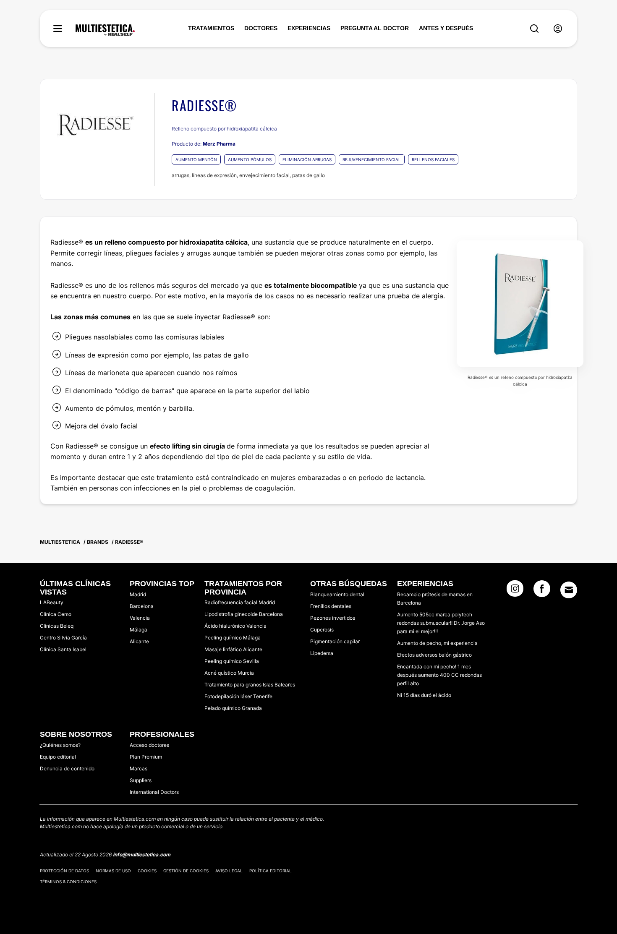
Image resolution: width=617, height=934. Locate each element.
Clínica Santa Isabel (63, 649)
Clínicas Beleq (56, 626)
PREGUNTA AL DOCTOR (374, 28)
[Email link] (568, 590)
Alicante (139, 641)
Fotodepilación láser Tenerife (238, 696)
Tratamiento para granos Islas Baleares (249, 684)
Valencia (140, 618)
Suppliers (141, 780)
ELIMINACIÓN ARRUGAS (307, 159)
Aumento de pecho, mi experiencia (437, 643)
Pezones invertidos (332, 618)
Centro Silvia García (63, 637)
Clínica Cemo (55, 614)
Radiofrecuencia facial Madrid (239, 602)
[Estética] (105, 30)
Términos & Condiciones (68, 881)
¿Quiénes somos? (60, 745)
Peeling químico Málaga (232, 637)
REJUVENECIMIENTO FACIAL (371, 159)
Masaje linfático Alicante (233, 649)
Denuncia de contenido (67, 768)
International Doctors (154, 792)
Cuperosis (322, 629)
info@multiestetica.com (141, 854)
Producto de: (203, 144)
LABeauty (51, 602)
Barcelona (142, 606)
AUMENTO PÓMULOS (250, 159)
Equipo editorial (58, 757)
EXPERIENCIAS (309, 28)
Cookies (147, 870)
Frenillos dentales (330, 606)
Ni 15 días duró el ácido (424, 695)
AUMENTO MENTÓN (196, 159)
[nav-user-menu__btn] (557, 29)
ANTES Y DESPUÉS (446, 28)
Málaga (138, 629)
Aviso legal (229, 870)
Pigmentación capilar (335, 641)
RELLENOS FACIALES (433, 159)
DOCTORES (260, 28)
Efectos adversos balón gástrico (434, 655)
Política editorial (270, 870)
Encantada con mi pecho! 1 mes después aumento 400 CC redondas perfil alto (439, 674)
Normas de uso (113, 870)
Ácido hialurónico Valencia (235, 626)
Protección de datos (64, 870)
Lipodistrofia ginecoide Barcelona (243, 614)
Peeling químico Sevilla (231, 661)
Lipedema (321, 653)
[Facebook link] (541, 591)
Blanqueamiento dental (337, 594)
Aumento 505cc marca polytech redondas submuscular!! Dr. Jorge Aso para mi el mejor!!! (441, 622)
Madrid (138, 594)
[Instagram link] (515, 591)
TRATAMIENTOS (211, 28)
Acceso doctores (149, 745)
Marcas (138, 768)
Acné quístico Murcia (229, 673)
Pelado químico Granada (233, 708)
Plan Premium (146, 757)
